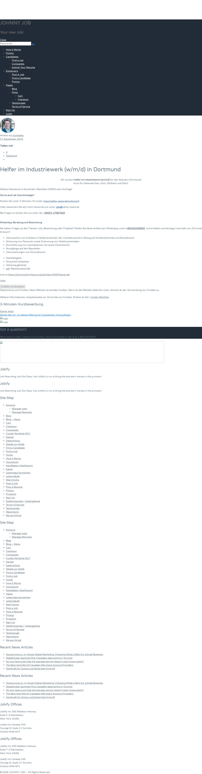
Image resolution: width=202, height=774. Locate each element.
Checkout (23, 99)
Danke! (10, 437)
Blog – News (13, 419)
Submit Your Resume (23, 67)
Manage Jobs (19, 408)
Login (9, 113)
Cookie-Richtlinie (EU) (18, 433)
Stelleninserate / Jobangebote (23, 501)
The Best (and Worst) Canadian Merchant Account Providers (39, 665)
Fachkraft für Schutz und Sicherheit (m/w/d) (30, 668)
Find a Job (18, 60)
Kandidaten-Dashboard (19, 465)
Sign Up (10, 110)
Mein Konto (12, 479)
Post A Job (18, 74)
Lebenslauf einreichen (18, 472)
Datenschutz (13, 440)
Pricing (10, 53)
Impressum (12, 462)
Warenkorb (12, 511)
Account (10, 405)
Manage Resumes (22, 412)
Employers (12, 71)
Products (11, 494)
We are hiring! (13, 515)
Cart (20, 95)
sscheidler (18, 135)
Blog (14, 88)
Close (3, 39)
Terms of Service (21, 106)
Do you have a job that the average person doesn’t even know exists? (45, 661)
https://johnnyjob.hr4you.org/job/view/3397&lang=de (39, 274)
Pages (9, 85)
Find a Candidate (21, 78)
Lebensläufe (13, 476)
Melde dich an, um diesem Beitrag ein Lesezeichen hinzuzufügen (35, 315)
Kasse (9, 469)
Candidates (12, 56)
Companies (18, 63)
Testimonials (18, 103)
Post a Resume (14, 487)
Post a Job (12, 483)
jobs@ (59, 207)
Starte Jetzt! (7, 311)
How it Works (13, 49)
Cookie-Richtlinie (99, 297)
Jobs (2, 280)
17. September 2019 (11, 139)
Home (9, 455)
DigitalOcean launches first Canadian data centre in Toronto (39, 658)
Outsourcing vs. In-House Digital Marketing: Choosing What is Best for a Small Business (54, 654)
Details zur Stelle (15, 444)
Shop (15, 92)
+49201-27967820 (54, 212)
